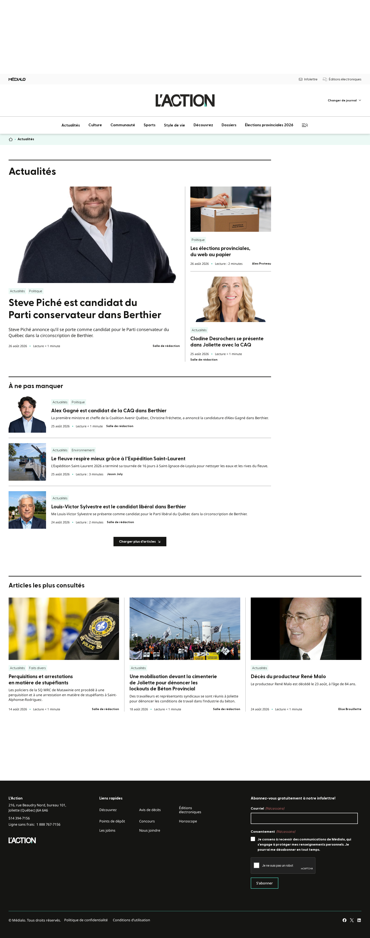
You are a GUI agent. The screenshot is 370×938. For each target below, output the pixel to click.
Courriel (267, 808)
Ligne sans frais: (34, 824)
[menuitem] (344, 100)
